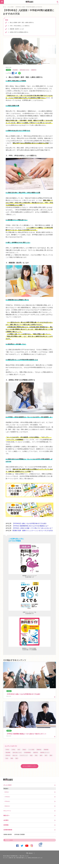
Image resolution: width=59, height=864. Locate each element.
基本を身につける (24, 70)
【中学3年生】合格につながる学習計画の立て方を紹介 (30, 523)
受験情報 (46, 749)
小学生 (13, 749)
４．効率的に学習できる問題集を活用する (18, 32)
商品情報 (15, 70)
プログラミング (23, 755)
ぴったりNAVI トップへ (29, 766)
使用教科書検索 (8, 829)
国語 (31, 755)
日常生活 (8, 755)
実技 (36, 755)
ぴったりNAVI (7, 785)
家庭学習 (33, 70)
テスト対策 (31, 749)
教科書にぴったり (44, 752)
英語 (17, 758)
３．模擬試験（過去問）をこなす (16, 29)
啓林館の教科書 (8, 834)
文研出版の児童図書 (19, 834)
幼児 (19, 749)
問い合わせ (29, 853)
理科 (51, 755)
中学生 (8, 70)
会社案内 (6, 820)
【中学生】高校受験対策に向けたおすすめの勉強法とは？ (31, 526)
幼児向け (7, 792)
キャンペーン (7, 810)
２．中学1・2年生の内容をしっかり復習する (18, 25)
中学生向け (7, 801)
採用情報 (6, 825)
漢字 (46, 755)
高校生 (24, 749)
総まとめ (15, 755)
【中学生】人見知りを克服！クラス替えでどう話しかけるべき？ (33, 528)
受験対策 (39, 749)
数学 (41, 755)
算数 (12, 758)
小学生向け (7, 796)
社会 (7, 758)
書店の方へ (7, 815)
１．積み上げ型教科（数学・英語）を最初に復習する (21, 22)
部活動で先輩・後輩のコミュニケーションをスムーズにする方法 (33, 530)
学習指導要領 (27, 752)
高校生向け (7, 806)
